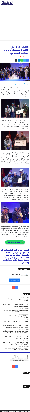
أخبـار (22, 43)
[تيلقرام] (19, 60)
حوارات (27, 405)
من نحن (27, 379)
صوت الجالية (26, 403)
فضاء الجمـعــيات (25, 408)
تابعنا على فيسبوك (14, 280)
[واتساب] (21, 60)
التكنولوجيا (26, 400)
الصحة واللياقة (25, 395)
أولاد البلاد (26, 398)
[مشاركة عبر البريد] (16, 60)
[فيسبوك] (27, 60)
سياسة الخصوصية (25, 381)
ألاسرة (27, 392)
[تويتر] (24, 60)
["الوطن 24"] (7, 3)
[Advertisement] (15, 24)
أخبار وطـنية (17, 43)
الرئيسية (26, 43)
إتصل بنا (27, 376)
